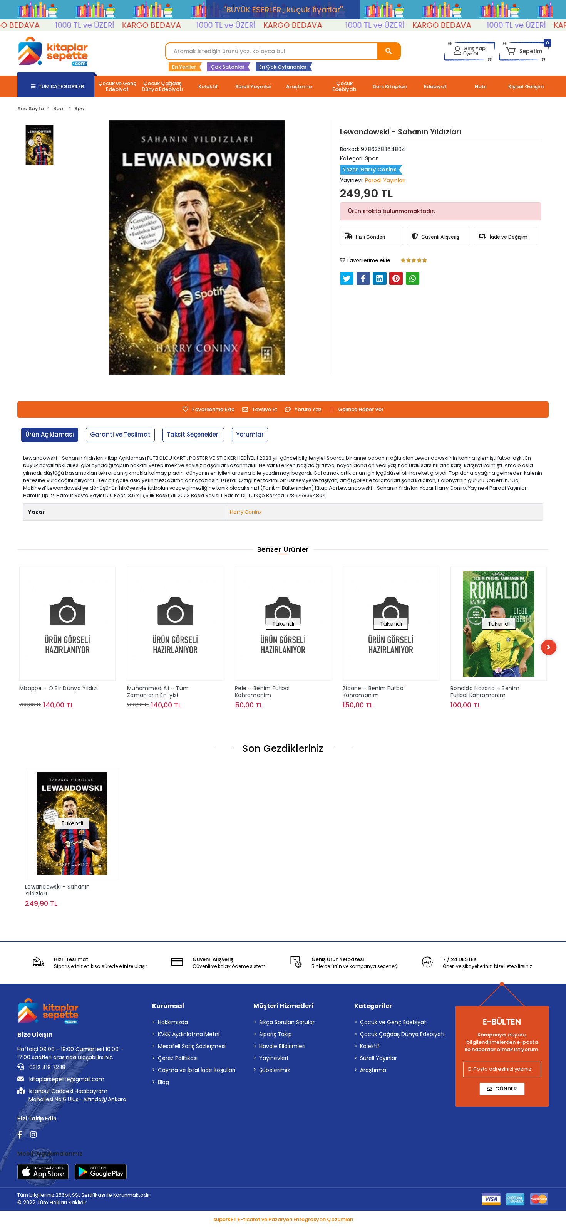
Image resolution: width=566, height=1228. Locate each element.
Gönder (506, 1088)
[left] (17, 647)
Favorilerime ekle (368, 260)
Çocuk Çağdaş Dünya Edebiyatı (402, 1034)
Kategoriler (373, 1005)
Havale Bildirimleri (282, 1046)
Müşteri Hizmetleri (283, 1005)
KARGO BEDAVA (123, 25)
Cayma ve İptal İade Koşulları (196, 1070)
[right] (549, 647)
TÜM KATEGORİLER (61, 86)
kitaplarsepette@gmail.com (66, 1079)
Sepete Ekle (72, 720)
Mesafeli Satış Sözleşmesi (192, 1046)
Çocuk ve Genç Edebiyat (393, 1022)
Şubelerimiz (274, 1070)
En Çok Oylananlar (282, 67)
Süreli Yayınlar (378, 1058)
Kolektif (370, 1046)
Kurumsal (168, 1005)
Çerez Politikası (178, 1058)
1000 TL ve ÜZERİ (57, 25)
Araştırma (373, 1070)
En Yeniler (184, 67)
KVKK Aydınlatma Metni (188, 1034)
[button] (524, 51)
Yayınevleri (273, 1058)
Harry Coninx (245, 512)
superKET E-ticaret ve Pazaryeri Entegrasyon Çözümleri (283, 1219)
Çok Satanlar (227, 67)
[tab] (49, 435)
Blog (163, 1082)
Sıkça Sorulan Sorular (287, 1022)
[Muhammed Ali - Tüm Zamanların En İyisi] (67, 624)
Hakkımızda (173, 1022)
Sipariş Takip (275, 1034)
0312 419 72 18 (46, 1067)
